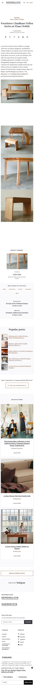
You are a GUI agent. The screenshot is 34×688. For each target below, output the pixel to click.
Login (31, 2)
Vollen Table (17, 274)
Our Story (4, 634)
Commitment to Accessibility (6, 644)
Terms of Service (6, 639)
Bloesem (4, 74)
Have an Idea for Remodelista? (6, 648)
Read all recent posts (17, 573)
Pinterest (22, 634)
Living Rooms (28, 289)
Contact (4, 636)
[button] (24, 2)
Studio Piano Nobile (19, 74)
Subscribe (28, 682)
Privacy (3, 641)
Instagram (22, 636)
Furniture (17, 17)
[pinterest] (14, 37)
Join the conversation (17, 385)
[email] (23, 37)
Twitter (22, 642)
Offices (4, 289)
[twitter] (18, 37)
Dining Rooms (12, 289)
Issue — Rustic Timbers (17, 19)
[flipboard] (5, 37)
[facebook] (10, 37)
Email (21, 644)
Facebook (22, 639)
